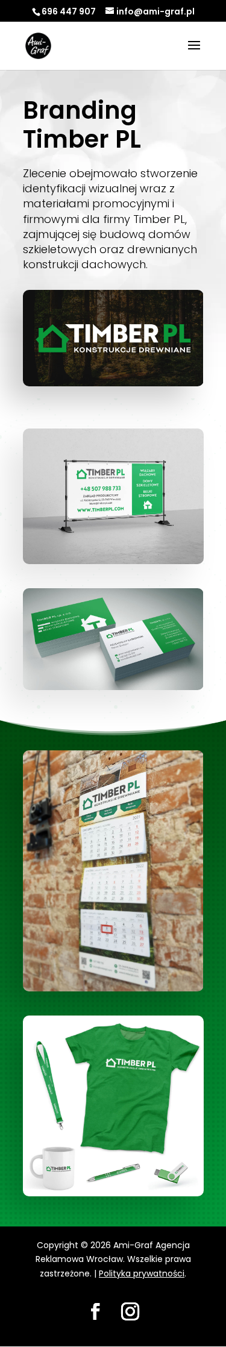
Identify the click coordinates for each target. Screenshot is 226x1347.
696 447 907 (69, 11)
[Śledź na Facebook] (95, 1311)
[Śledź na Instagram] (130, 1311)
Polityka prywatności (141, 1273)
